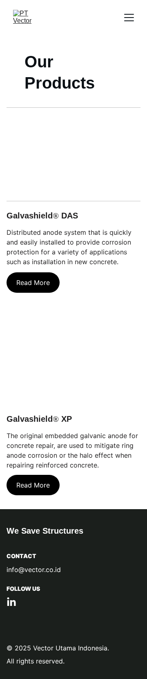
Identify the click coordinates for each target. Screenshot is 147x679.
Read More (33, 282)
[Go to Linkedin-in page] (11, 602)
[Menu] (129, 17)
